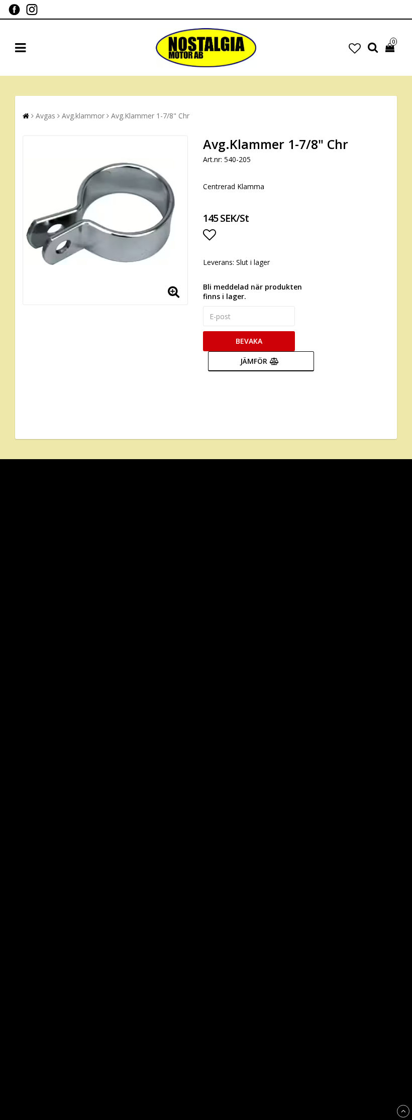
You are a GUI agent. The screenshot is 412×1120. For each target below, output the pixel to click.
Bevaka (249, 341)
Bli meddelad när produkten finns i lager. (252, 291)
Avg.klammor (83, 115)
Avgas (45, 115)
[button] (355, 48)
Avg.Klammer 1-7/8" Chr (150, 115)
